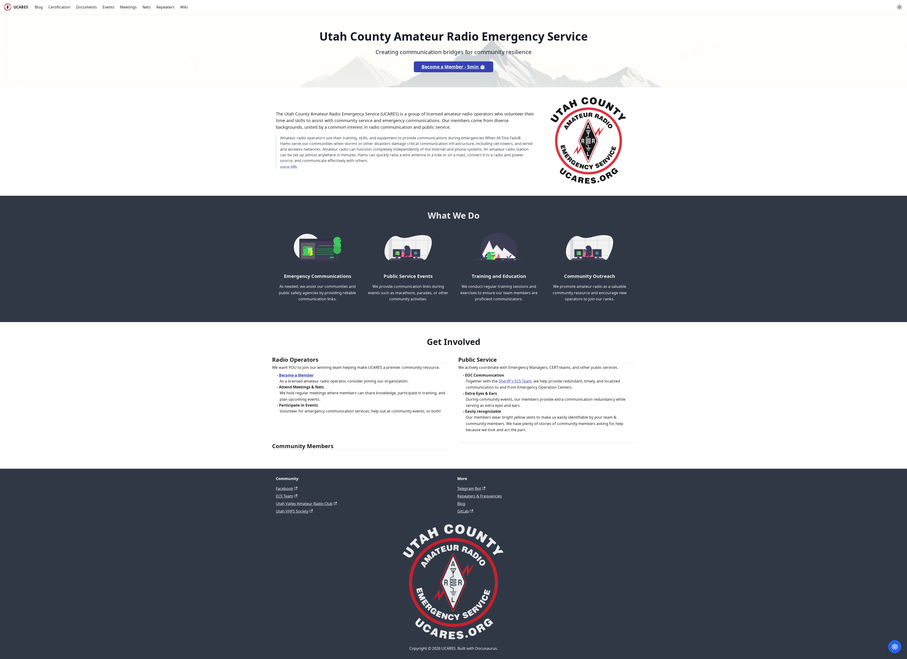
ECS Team (284, 496)
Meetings (128, 7)
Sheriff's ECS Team (515, 381)
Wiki (184, 7)
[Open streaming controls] (894, 646)
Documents (86, 7)
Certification (59, 7)
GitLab (463, 511)
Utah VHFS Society (292, 511)
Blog (39, 7)
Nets (146, 7)
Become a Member (296, 375)
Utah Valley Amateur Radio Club (304, 503)
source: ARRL (288, 167)
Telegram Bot (469, 488)
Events (108, 7)
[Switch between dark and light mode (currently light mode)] (899, 7)
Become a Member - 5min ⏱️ (453, 67)
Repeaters (165, 7)
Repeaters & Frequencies (479, 496)
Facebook (284, 488)
